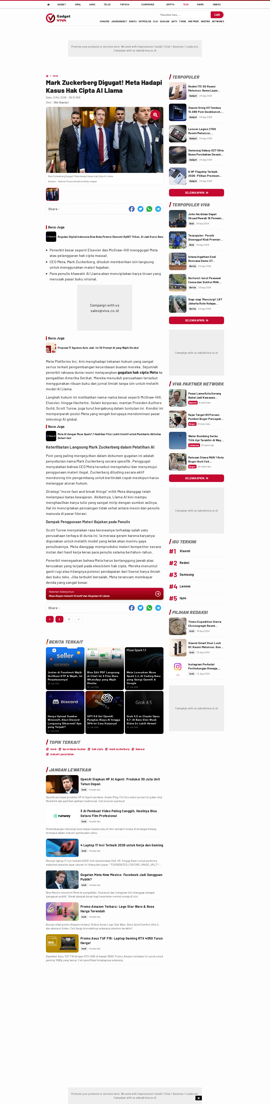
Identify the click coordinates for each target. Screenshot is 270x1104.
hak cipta (97, 749)
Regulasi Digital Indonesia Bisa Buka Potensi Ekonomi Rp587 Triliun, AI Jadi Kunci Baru (110, 236)
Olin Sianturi (61, 102)
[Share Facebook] (131, 209)
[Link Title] (62, 784)
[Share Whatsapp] (149, 209)
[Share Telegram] (158, 209)
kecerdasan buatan (74, 749)
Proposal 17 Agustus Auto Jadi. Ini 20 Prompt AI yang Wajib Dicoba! (98, 347)
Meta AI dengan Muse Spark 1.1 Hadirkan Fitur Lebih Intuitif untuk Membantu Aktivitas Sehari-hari (109, 436)
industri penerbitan (62, 754)
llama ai (140, 749)
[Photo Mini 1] (52, 194)
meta (53, 749)
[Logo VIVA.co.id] (60, 17)
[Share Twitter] (140, 209)
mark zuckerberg (119, 749)
